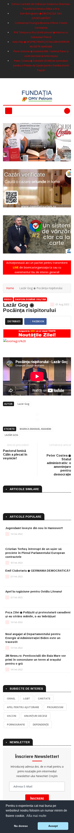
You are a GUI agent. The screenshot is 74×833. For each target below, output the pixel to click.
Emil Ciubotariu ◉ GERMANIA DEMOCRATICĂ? (37, 570)
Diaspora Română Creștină (30, 299)
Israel (11, 698)
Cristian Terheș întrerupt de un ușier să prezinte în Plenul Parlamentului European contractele (35, 552)
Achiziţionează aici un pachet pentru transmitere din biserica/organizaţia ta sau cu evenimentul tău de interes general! (37, 267)
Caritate (44, 698)
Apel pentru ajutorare (23, 707)
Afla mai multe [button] (36, 815)
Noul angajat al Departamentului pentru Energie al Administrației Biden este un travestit (32, 638)
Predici (8, 299)
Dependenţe (41, 724)
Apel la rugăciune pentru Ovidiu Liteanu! (33, 591)
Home (10, 288)
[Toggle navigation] (8, 111)
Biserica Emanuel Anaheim (35, 429)
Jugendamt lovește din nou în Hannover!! (34, 528)
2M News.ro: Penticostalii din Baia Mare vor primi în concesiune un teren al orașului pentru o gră (35, 659)
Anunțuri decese (35, 716)
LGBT (26, 698)
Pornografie (16, 724)
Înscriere (37, 798)
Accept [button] (53, 825)
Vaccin (11, 716)
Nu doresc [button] (21, 825)
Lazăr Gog (23, 404)
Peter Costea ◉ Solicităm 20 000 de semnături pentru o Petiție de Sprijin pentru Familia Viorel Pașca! (41, 65)
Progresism (55, 707)
